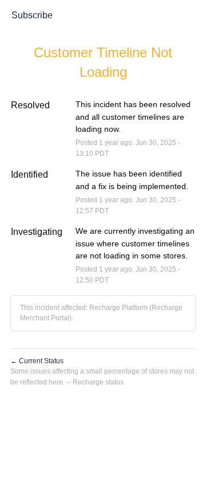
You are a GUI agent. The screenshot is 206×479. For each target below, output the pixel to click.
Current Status (37, 361)
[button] (32, 16)
